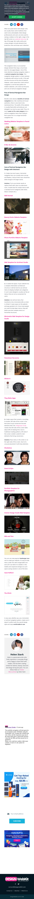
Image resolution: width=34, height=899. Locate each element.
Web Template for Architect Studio (16, 262)
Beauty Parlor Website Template (15, 217)
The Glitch (7, 593)
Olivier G (7, 379)
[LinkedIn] (11, 24)
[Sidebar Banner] (17, 784)
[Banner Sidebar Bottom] (17, 838)
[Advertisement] (17, 858)
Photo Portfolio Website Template (16, 238)
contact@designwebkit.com (17, 887)
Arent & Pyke (8, 468)
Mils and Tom (9, 536)
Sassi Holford (8, 573)
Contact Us (9, 891)
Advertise (16, 891)
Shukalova (8, 448)
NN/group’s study (21, 425)
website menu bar (21, 39)
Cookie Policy (22, 13)
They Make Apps (10, 398)
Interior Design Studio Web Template (17, 513)
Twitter (22, 670)
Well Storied (8, 196)
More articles (12, 672)
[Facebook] (21, 24)
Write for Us (24, 891)
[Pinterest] (18, 24)
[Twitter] (14, 24)
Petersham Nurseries (11, 358)
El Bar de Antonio (10, 145)
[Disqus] (17, 701)
